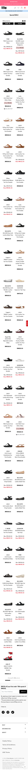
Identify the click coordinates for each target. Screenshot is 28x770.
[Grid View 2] (22, 20)
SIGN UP (23, 691)
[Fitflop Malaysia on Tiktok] (13, 712)
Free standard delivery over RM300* (14, 11)
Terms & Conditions (9, 745)
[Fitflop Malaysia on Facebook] (3, 712)
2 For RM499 (14, 4)
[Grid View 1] (24, 20)
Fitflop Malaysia (10, 758)
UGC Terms (6, 752)
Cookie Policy (7, 741)
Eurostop (17, 760)
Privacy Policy (7, 748)
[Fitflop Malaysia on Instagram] (8, 712)
